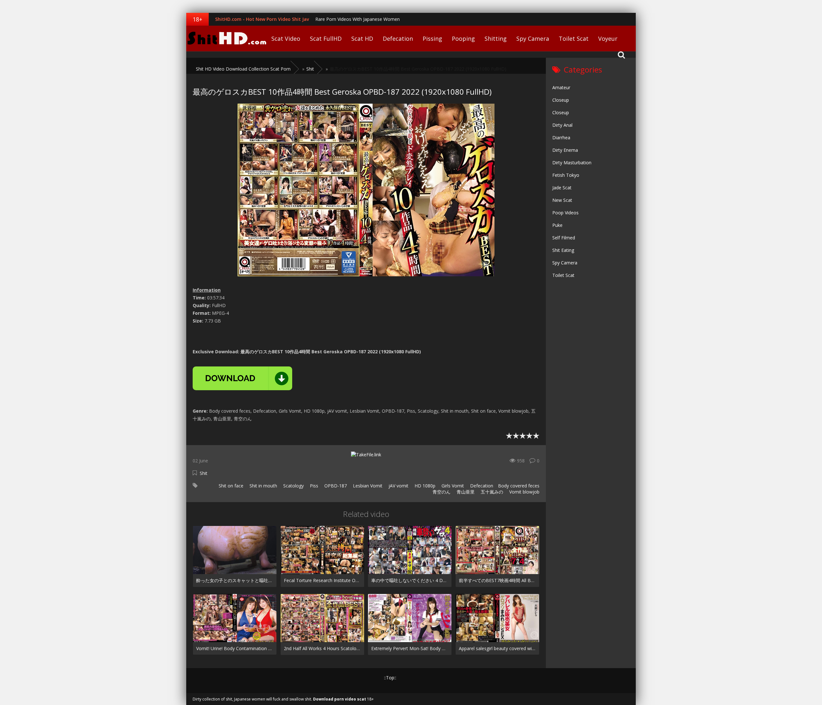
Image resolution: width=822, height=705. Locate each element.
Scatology (293, 486)
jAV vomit (397, 486)
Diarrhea (561, 137)
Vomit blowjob (523, 492)
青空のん (440, 492)
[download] (242, 378)
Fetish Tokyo (565, 175)
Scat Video (285, 38)
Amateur (561, 87)
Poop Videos (565, 213)
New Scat (562, 200)
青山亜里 (465, 492)
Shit (203, 473)
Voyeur (607, 38)
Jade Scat (562, 188)
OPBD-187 (335, 486)
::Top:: (390, 678)
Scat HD (362, 38)
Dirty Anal (562, 125)
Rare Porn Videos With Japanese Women (357, 19)
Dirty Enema (565, 150)
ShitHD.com (226, 38)
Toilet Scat (574, 38)
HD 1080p (424, 486)
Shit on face (230, 486)
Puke (557, 225)
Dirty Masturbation (571, 162)
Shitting (496, 38)
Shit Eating (563, 250)
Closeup (560, 100)
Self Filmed (563, 238)
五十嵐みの (491, 492)
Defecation (398, 38)
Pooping (463, 38)
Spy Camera (532, 38)
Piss (313, 486)
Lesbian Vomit (367, 486)
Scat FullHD (326, 38)
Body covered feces (518, 486)
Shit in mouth (262, 486)
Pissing (432, 38)
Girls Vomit (452, 486)
